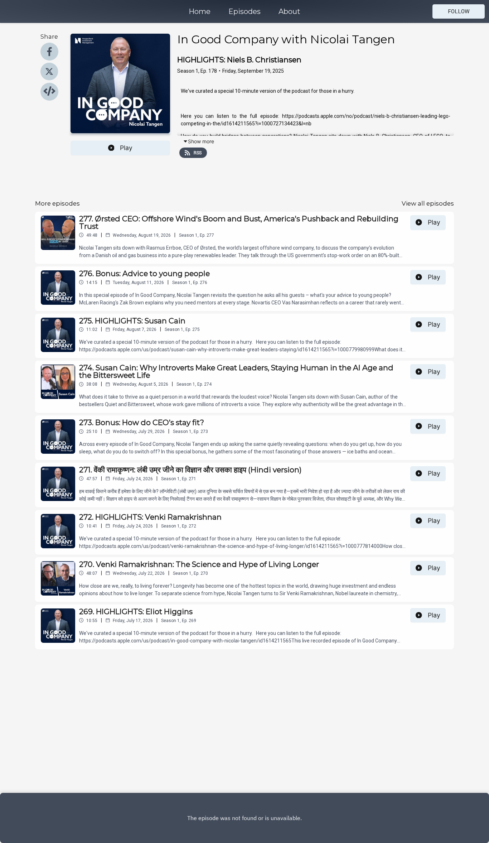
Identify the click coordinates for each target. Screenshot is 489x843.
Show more (201, 141)
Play (126, 147)
